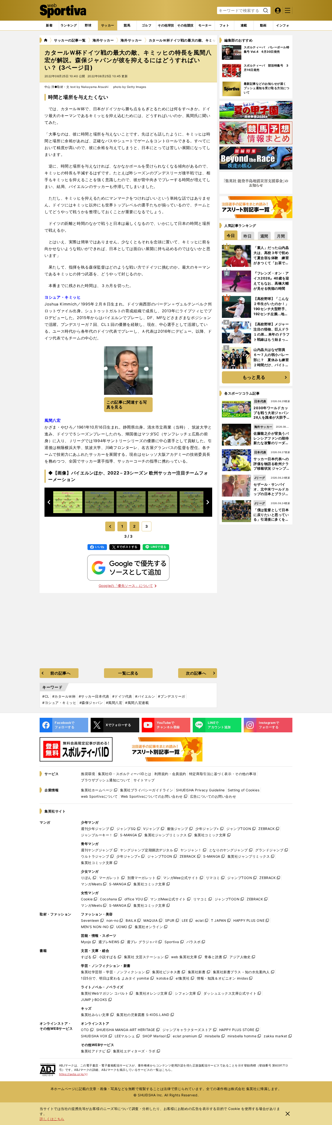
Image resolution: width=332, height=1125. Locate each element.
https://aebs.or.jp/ (73, 1074)
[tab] (88, 25)
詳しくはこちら (52, 1119)
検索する (265, 10)
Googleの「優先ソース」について (126, 586)
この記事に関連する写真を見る (126, 405)
